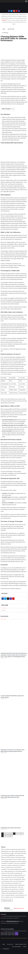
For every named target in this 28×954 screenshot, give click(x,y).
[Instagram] (14, 11)
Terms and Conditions (16, 946)
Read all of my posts (7, 900)
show (13, 108)
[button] (7, 833)
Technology (5, 32)
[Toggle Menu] (26, 1)
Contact (24, 946)
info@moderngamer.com (12, 921)
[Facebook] (9, 11)
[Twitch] (19, 11)
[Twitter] (11, 11)
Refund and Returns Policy (20, 944)
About (3, 944)
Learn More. (4, 20)
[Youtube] (16, 11)
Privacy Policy (10, 944)
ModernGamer (6, 948)
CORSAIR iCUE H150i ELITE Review (11, 827)
